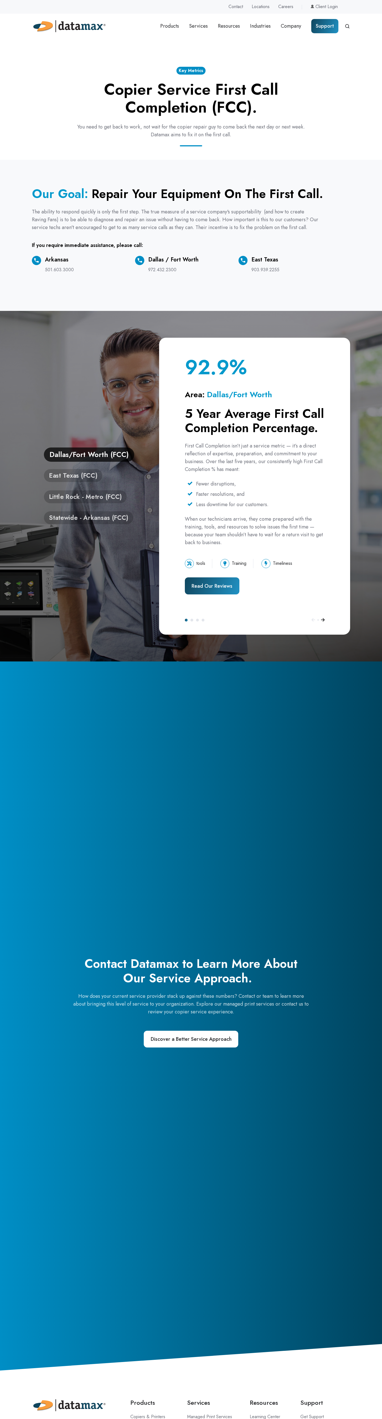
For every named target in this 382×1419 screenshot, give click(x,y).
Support (325, 26)
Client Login (326, 6)
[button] (347, 26)
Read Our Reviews (212, 586)
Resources (229, 26)
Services (198, 26)
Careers (285, 6)
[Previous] (313, 620)
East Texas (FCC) (191, 620)
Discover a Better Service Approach (191, 1039)
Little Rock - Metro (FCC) (197, 620)
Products (169, 26)
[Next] (323, 620)
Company (291, 26)
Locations (261, 6)
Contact (235, 6)
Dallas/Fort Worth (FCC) (186, 620)
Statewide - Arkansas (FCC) (203, 620)
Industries (260, 26)
